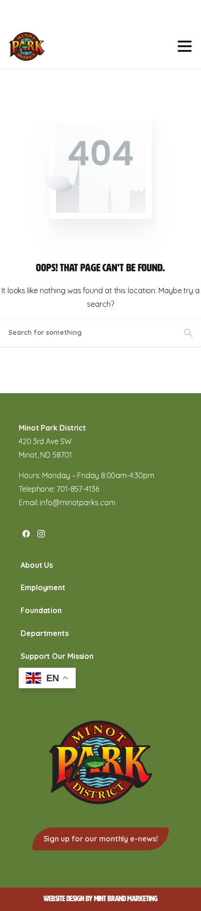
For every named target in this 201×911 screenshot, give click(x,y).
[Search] (188, 332)
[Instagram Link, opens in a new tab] (41, 533)
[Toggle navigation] (184, 46)
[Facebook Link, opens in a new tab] (26, 533)
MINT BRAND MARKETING (126, 899)
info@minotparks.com (77, 502)
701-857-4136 (78, 489)
